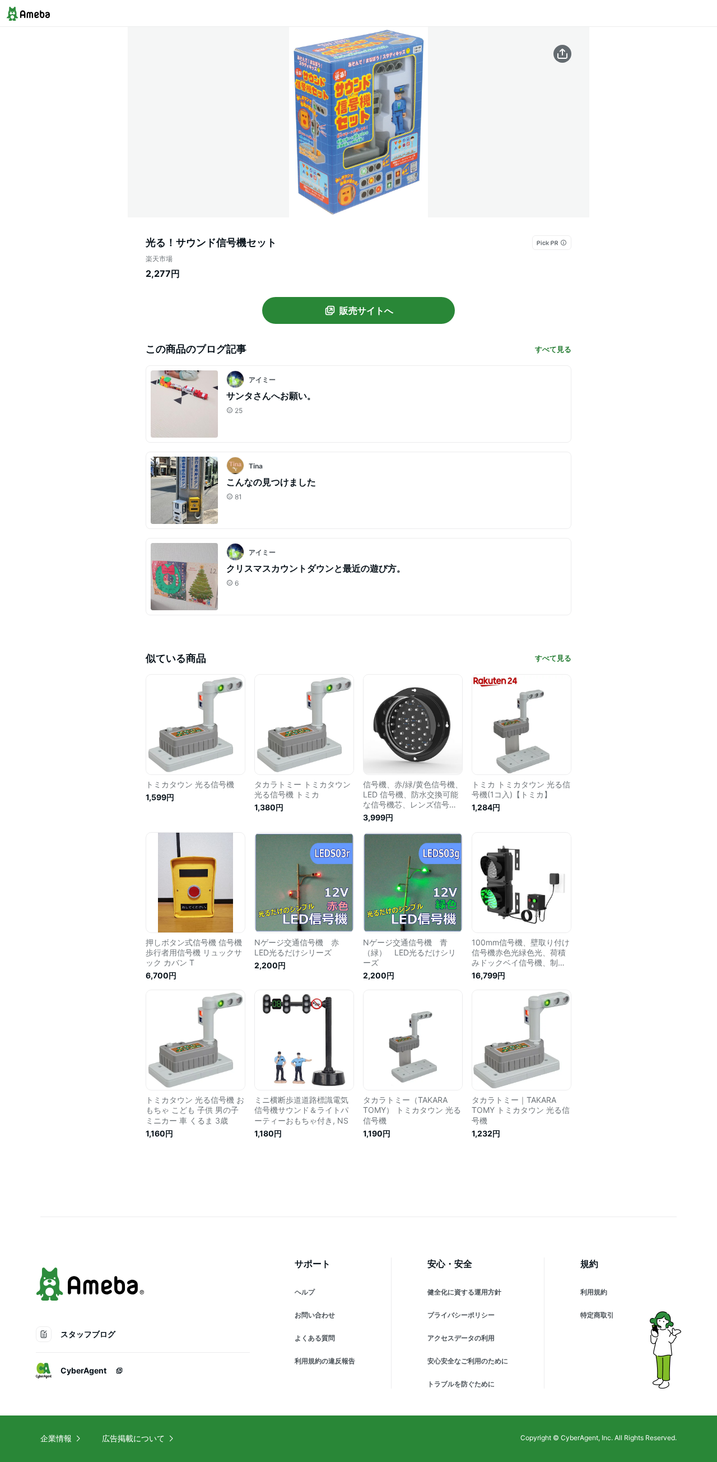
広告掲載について (133, 1438)
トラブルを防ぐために (461, 1384)
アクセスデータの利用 (461, 1338)
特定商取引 (597, 1315)
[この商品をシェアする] (562, 54)
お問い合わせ (315, 1315)
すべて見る (553, 349)
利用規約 (593, 1292)
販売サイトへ (366, 310)
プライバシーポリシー (461, 1315)
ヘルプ (305, 1292)
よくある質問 (315, 1338)
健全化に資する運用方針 (464, 1292)
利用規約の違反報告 (325, 1361)
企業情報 (56, 1438)
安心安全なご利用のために (467, 1361)
